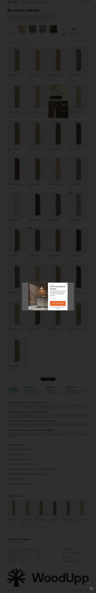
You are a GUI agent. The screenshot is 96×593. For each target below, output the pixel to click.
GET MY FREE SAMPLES (58, 303)
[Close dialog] (66, 284)
